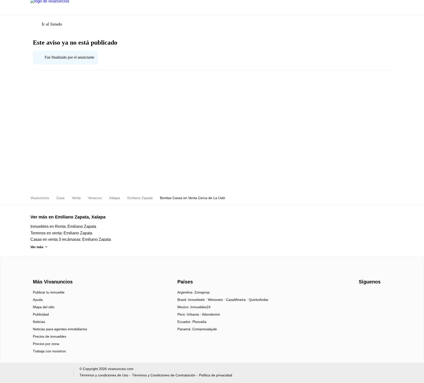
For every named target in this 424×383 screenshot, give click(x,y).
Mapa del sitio (43, 307)
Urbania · (194, 314)
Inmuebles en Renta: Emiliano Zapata (63, 226)
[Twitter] (379, 294)
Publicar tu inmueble (49, 292)
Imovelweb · (198, 300)
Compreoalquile (204, 329)
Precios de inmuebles (49, 336)
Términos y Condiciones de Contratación (163, 375)
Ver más (36, 247)
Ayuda (38, 300)
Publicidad (41, 314)
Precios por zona (46, 344)
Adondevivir (211, 314)
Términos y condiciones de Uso (104, 375)
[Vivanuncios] (52, 273)
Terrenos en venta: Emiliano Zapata (61, 233)
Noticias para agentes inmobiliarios (60, 329)
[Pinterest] (387, 294)
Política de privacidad (215, 375)
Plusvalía (199, 322)
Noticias (39, 322)
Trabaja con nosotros (49, 351)
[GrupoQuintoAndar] (48, 373)
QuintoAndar (258, 300)
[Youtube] (371, 294)
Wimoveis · (217, 300)
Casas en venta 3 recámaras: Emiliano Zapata (70, 239)
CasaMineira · (237, 300)
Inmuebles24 (200, 307)
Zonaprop (202, 292)
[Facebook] (363, 294)
